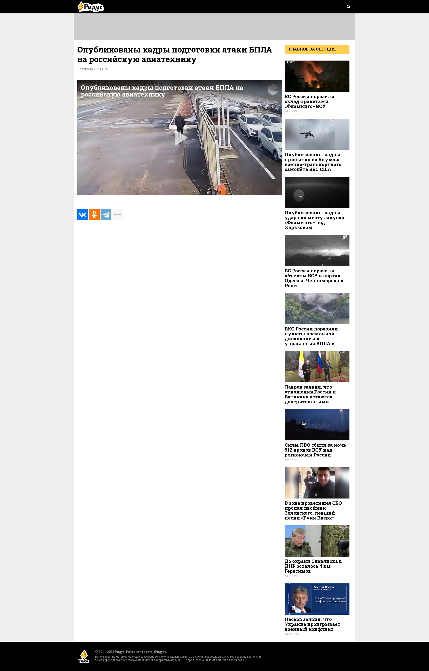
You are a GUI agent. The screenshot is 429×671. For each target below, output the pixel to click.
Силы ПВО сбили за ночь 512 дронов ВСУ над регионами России (315, 450)
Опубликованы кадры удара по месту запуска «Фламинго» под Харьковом (314, 220)
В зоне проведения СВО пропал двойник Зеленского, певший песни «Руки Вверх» (313, 510)
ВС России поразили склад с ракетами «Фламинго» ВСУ (309, 101)
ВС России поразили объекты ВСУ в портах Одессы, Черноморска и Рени (314, 278)
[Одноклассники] (94, 214)
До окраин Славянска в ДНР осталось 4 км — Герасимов (313, 566)
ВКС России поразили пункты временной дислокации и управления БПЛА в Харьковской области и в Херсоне (315, 341)
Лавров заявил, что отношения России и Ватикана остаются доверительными (310, 394)
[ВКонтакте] (82, 214)
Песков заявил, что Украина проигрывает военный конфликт (313, 624)
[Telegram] (106, 214)
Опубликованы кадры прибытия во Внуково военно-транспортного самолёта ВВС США (313, 161)
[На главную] (90, 6)
